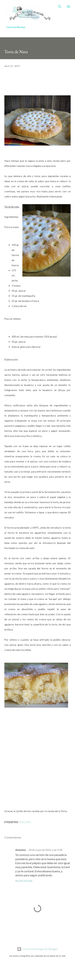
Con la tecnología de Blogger (39, 949)
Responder (23, 880)
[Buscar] (60, 6)
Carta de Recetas (16, 27)
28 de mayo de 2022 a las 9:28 (45, 849)
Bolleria (25, 822)
